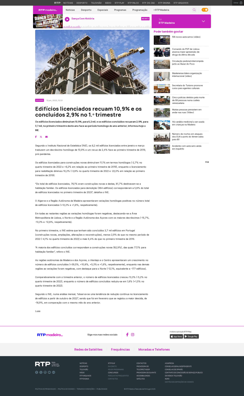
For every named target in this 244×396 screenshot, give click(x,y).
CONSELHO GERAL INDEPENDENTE (178, 366)
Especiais (103, 9)
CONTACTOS (141, 363)
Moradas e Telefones (154, 349)
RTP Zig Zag (148, 3)
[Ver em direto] (48, 21)
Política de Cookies (66, 389)
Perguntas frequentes (118, 375)
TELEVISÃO (84, 369)
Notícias (68, 3)
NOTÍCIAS (83, 363)
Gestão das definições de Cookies (179, 382)
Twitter (41, 372)
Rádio (108, 3)
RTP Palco (133, 3)
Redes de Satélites (88, 349)
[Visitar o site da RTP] (57, 3)
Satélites (141, 379)
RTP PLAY (111, 363)
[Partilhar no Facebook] (36, 136)
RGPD (167, 379)
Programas (120, 9)
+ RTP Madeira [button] (161, 9)
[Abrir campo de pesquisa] (194, 10)
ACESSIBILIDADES (143, 375)
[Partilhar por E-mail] (46, 136)
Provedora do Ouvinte (146, 372)
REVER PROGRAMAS (116, 369)
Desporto (82, 3)
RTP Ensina (164, 3)
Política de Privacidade (45, 389)
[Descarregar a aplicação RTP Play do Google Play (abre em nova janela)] (191, 336)
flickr (53, 372)
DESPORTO (84, 366)
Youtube (49, 372)
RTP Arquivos (181, 3)
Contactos (113, 379)
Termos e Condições (85, 389)
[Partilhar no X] (41, 136)
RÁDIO (82, 372)
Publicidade (102, 389)
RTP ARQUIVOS (85, 375)
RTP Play (119, 3)
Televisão (96, 3)
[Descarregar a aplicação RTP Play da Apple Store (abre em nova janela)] (176, 336)
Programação (139, 9)
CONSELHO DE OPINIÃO (174, 369)
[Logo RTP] (47, 364)
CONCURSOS (113, 372)
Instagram (45, 372)
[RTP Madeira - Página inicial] (48, 10)
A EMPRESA (169, 363)
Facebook (36, 372)
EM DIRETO (112, 366)
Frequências (120, 349)
